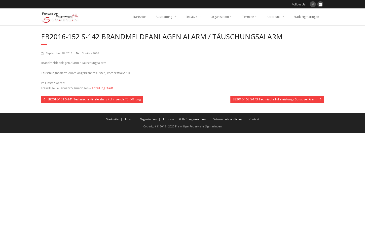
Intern (129, 119)
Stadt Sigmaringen (306, 17)
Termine (248, 17)
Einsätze (191, 17)
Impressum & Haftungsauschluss (184, 119)
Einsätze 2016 (90, 53)
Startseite (139, 17)
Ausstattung (164, 17)
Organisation (220, 17)
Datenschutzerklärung (227, 119)
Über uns (273, 17)
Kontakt (254, 119)
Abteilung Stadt (102, 88)
